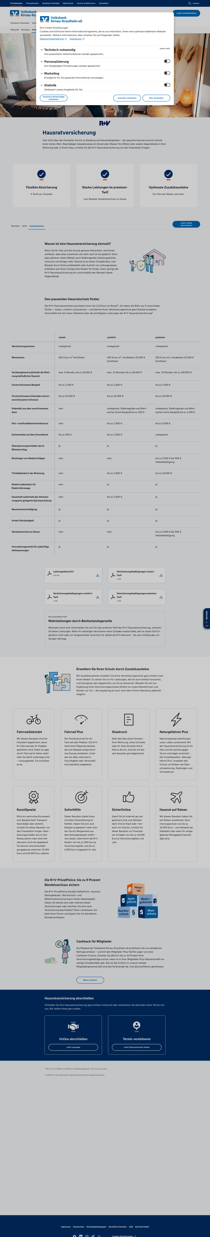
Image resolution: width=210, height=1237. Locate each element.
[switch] (167, 61)
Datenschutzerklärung (52, 38)
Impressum (75, 38)
